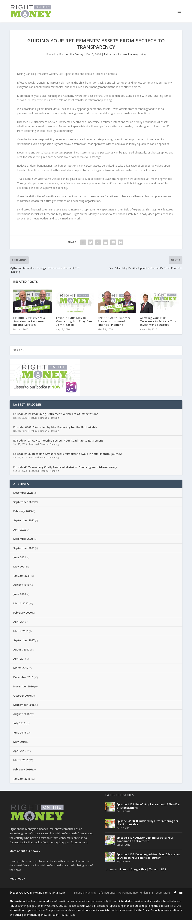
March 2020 (20, 603)
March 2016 (20, 760)
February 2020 (22, 612)
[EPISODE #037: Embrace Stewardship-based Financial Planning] (117, 301)
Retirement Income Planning (121, 54)
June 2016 (19, 732)
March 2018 (20, 631)
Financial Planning (49, 417)
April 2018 (19, 622)
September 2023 (23, 502)
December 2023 (23, 492)
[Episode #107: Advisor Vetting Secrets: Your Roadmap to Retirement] (110, 840)
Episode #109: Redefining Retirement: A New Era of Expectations (55, 414)
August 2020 (21, 585)
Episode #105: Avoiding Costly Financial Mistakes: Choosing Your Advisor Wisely (65, 467)
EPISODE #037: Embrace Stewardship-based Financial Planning (114, 321)
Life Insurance (107, 892)
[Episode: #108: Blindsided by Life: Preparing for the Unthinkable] (110, 823)
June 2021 (19, 557)
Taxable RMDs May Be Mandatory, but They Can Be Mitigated (74, 321)
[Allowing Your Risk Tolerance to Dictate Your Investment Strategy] (159, 301)
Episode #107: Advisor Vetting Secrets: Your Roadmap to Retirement (58, 440)
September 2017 (23, 640)
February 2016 (22, 769)
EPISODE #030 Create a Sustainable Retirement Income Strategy (30, 321)
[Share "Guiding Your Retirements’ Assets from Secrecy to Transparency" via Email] (113, 242)
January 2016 (21, 778)
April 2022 (19, 529)
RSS (163, 869)
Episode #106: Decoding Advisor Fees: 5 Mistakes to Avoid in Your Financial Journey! (67, 454)
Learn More (163, 892)
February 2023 (22, 511)
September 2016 (23, 705)
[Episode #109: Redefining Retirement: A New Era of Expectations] (110, 806)
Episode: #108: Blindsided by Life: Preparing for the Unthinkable (55, 427)
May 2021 (19, 566)
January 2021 (21, 575)
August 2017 (21, 649)
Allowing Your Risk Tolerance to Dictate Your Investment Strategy (158, 321)
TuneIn (153, 869)
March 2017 (20, 668)
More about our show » (25, 851)
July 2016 (19, 723)
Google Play (138, 869)
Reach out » (17, 878)
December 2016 (23, 677)
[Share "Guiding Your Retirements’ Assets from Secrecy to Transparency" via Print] (120, 242)
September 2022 (23, 520)
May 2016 (19, 741)
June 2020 (19, 594)
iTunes (123, 869)
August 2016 (21, 714)
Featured (34, 417)
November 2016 (23, 686)
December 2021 (23, 538)
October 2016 (22, 695)
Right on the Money (71, 54)
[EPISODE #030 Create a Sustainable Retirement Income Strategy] (32, 301)
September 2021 (23, 548)
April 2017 (19, 658)
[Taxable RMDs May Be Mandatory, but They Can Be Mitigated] (75, 301)
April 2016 (19, 751)
